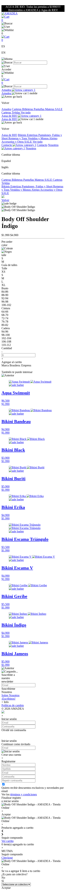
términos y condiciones (23, 794)
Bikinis (22, 135)
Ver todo (26, 112)
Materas (50, 109)
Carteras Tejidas (11, 112)
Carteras (17, 109)
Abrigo (53, 138)
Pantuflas (39, 109)
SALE (59, 109)
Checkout (7, 857)
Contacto (7, 145)
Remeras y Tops (18, 138)
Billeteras (28, 109)
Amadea (6, 90)
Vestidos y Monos (38, 138)
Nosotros (31, 148)
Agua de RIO (9, 115)
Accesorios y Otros (12, 141)
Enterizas (32, 135)
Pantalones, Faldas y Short (37, 186)
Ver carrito (7, 841)
